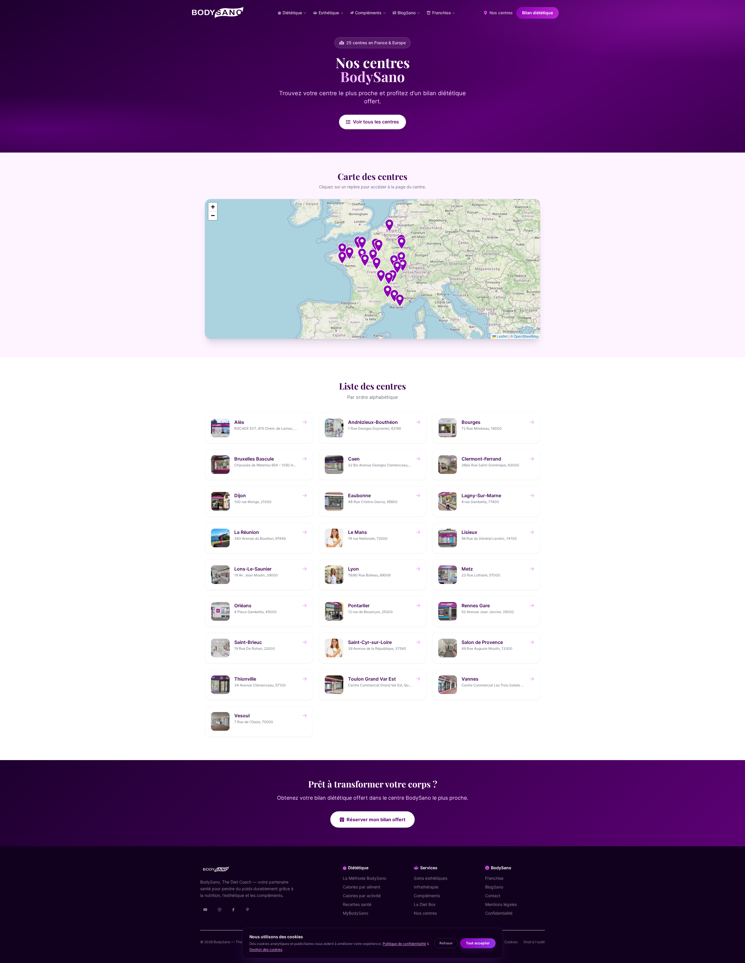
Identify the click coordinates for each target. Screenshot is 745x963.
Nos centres (500, 12)
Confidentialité (498, 913)
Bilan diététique (537, 12)
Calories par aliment (361, 886)
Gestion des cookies (265, 949)
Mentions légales (501, 904)
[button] (388, 291)
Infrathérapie (426, 886)
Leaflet (502, 336)
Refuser (446, 943)
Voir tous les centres (376, 122)
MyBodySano (355, 913)
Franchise (494, 878)
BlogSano (494, 886)
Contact (492, 895)
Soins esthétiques (430, 878)
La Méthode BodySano (364, 878)
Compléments (427, 895)
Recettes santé (357, 904)
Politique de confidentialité (404, 943)
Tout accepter (478, 943)
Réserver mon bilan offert (376, 819)
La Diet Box (425, 904)
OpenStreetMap (526, 336)
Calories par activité (362, 895)
